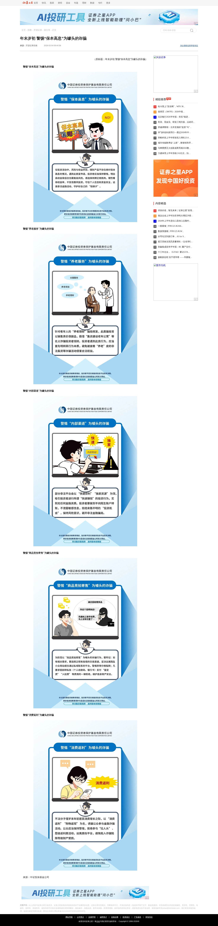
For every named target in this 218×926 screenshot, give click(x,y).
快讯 (44, 3)
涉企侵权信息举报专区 (189, 46)
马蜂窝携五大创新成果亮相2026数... (174, 148)
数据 (92, 3)
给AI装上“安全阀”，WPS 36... (171, 106)
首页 (35, 3)
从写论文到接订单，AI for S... (172, 236)
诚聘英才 (103, 917)
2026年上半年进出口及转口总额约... (174, 221)
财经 (60, 3)
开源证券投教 (31, 45)
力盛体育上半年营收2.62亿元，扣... (174, 153)
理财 (84, 3)
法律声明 (92, 917)
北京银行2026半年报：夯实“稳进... (174, 117)
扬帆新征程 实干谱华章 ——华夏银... (175, 257)
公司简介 (80, 917)
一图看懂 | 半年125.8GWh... (170, 226)
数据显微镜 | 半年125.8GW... (171, 231)
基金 (68, 3)
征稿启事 (114, 917)
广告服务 (137, 917)
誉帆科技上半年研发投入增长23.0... (174, 138)
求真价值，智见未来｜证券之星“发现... (176, 210)
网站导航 (69, 917)
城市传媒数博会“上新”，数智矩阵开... (175, 143)
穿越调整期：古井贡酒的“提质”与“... (174, 127)
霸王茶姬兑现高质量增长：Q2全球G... (175, 242)
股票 (52, 3)
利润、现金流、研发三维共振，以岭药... (176, 122)
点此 (98, 921)
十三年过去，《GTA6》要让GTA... (174, 252)
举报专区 (149, 917)
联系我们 (126, 917)
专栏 (100, 3)
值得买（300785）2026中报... (171, 112)
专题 (76, 3)
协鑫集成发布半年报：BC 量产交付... (175, 247)
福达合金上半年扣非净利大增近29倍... (175, 216)
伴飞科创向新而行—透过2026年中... (174, 132)
